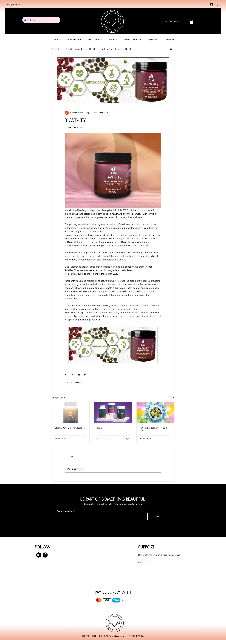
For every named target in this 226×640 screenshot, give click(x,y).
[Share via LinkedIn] (78, 374)
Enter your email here (65, 511)
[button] (191, 21)
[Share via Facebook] (66, 374)
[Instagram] (38, 555)
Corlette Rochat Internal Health (80, 49)
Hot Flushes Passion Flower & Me (154, 429)
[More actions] (159, 112)
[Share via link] (85, 374)
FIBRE (100, 428)
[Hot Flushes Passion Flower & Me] (155, 412)
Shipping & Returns (12, 4)
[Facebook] (45, 555)
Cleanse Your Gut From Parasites (70, 428)
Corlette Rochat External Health (116, 49)
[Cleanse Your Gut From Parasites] (70, 412)
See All (171, 397)
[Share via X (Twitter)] (72, 374)
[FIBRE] (113, 412)
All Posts (56, 49)
